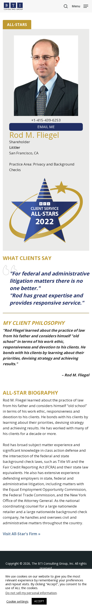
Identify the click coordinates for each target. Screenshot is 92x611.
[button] (80, 5)
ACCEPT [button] (39, 601)
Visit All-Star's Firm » (21, 533)
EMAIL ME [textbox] (46, 126)
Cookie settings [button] (17, 601)
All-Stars (17, 24)
